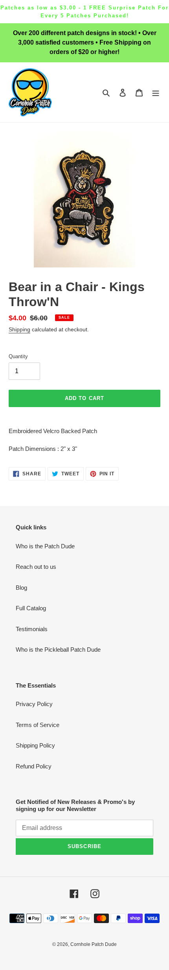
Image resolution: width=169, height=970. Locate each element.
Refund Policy (33, 766)
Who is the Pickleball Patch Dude (58, 649)
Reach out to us (36, 566)
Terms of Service (37, 724)
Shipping (19, 329)
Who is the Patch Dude (45, 546)
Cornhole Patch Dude (93, 944)
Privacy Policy (34, 704)
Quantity (18, 356)
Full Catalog (31, 608)
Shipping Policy (35, 745)
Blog (21, 587)
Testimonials (32, 629)
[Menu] (155, 92)
